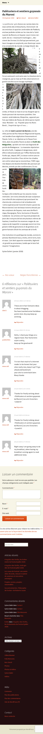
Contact (19, 605)
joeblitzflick (6, 340)
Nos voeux (8, 275)
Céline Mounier (10, 655)
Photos (7, 666)
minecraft (5, 366)
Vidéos (7, 676)
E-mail (5, 508)
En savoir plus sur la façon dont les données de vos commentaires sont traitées (21, 531)
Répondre (19, 322)
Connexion (8, 691)
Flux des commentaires (13, 698)
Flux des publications (12, 695)
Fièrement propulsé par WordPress (21, 729)
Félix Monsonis (22, 612)
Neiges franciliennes (30, 275)
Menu (4, 2)
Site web (5, 513)
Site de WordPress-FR (12, 702)
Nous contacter (10, 716)
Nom (4, 503)
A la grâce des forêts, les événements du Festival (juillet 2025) (16, 624)
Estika (7, 622)
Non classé (22, 18)
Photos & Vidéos (10, 669)
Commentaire (8, 488)
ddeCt (4, 310)
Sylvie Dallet (34, 18)
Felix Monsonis (10, 659)
